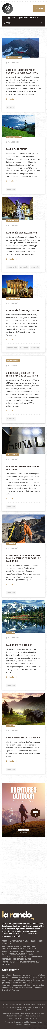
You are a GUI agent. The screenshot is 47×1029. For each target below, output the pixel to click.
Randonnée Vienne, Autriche (21, 233)
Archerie (27, 1025)
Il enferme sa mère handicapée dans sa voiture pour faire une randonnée (23, 558)
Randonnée (11, 189)
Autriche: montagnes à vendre (23, 738)
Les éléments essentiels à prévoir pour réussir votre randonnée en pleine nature (22, 958)
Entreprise (11, 419)
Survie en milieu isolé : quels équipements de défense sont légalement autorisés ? (20, 952)
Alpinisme (10, 107)
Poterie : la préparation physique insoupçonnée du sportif (22, 942)
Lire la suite (23, 99)
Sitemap (34, 1007)
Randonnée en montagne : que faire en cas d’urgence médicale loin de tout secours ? (19, 947)
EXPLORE (20, 934)
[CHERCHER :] (23, 23)
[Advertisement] (23, 867)
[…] (20, 936)
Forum (40, 1007)
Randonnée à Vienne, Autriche (23, 310)
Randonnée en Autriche (19, 645)
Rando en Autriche (16, 149)
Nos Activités (12, 267)
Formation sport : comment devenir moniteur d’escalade (21, 963)
